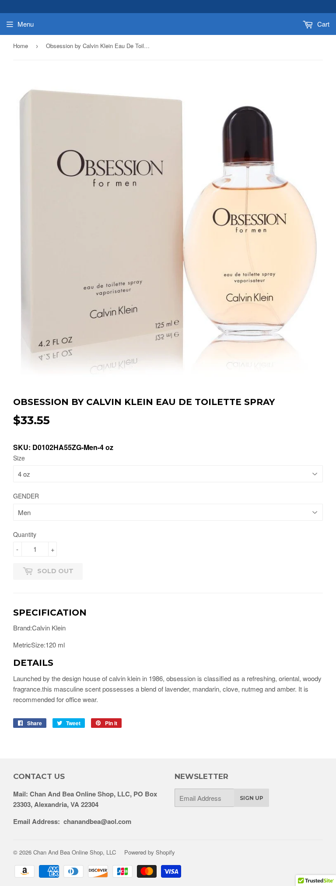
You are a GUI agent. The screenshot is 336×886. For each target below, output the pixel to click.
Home (20, 46)
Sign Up (251, 798)
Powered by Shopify (149, 852)
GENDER (26, 495)
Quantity (24, 534)
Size (19, 457)
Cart (322, 23)
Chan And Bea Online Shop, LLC (74, 852)
